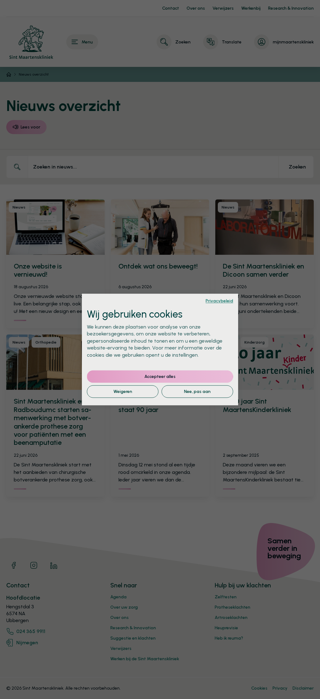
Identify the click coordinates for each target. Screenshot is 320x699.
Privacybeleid (219, 300)
